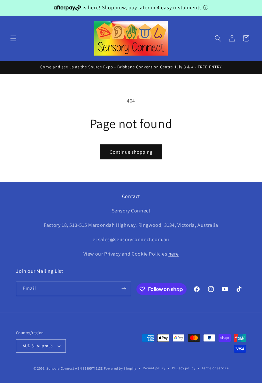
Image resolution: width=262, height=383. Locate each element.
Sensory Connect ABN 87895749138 (74, 368)
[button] (13, 38)
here (173, 253)
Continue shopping (131, 152)
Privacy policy (184, 368)
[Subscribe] (124, 288)
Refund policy (154, 368)
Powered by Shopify (120, 368)
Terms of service (215, 368)
